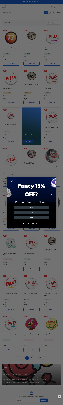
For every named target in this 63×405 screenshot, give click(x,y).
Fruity (31, 212)
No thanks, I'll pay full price (31, 223)
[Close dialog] (53, 179)
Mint (31, 207)
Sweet (31, 217)
